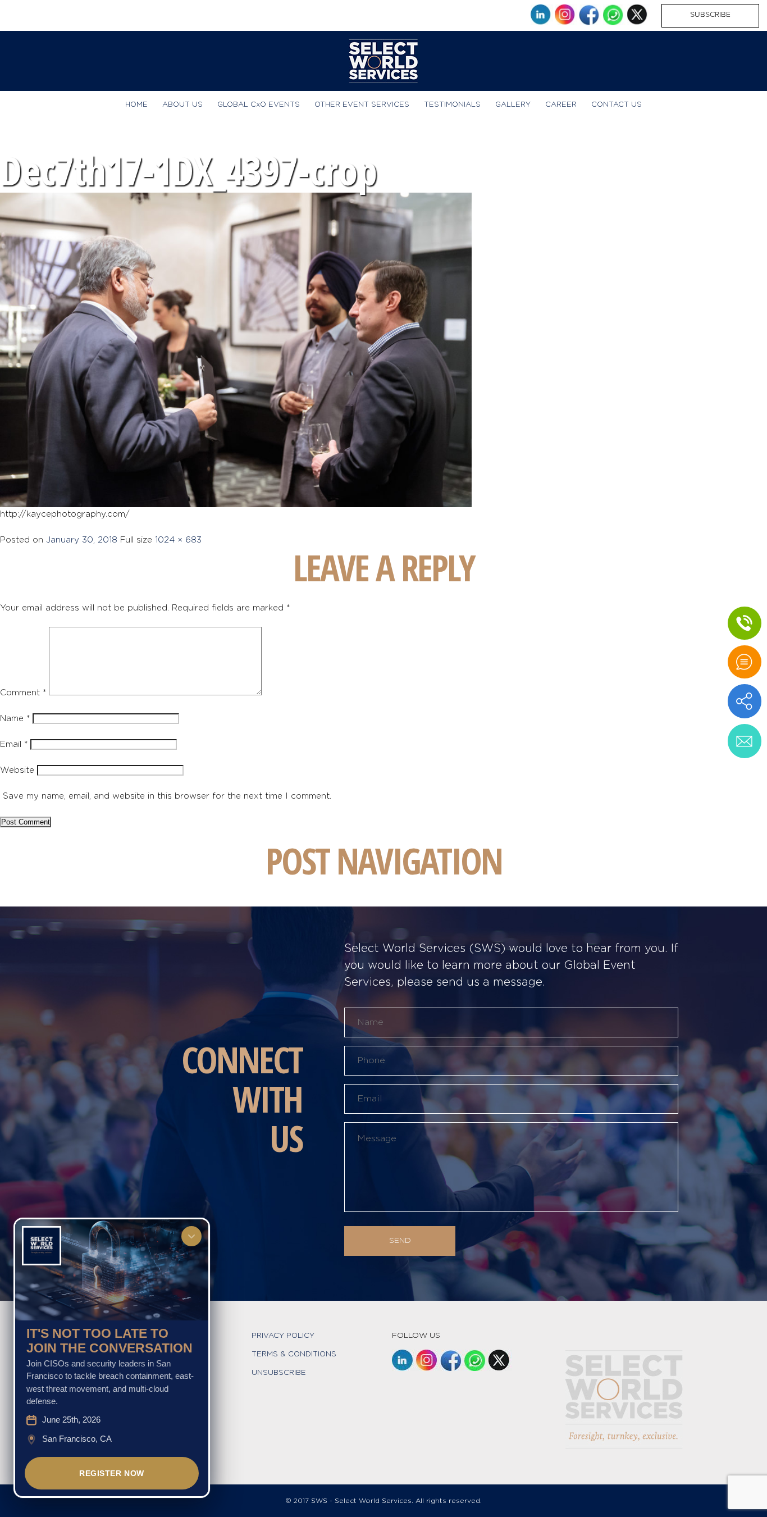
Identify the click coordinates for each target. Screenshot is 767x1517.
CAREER (561, 104)
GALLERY (513, 104)
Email (14, 744)
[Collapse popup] (191, 1236)
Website (17, 770)
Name (15, 718)
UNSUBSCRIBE (279, 1373)
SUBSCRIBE (710, 15)
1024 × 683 (178, 540)
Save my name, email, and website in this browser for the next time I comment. (167, 796)
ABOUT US (182, 104)
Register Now (111, 1473)
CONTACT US (616, 104)
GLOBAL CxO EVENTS (258, 104)
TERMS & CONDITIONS (294, 1354)
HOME (136, 104)
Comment (23, 693)
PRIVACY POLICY (283, 1336)
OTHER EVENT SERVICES (361, 104)
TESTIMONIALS (452, 104)
